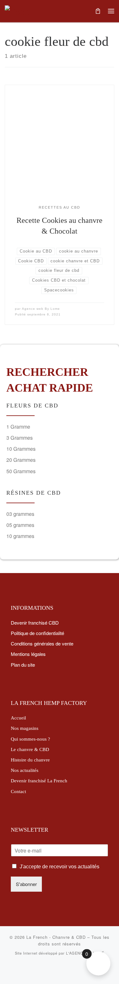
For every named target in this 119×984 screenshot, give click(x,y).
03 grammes (20, 513)
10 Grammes (21, 448)
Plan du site (23, 664)
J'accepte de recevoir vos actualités (59, 866)
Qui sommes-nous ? (30, 739)
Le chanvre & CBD (30, 749)
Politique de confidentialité (37, 632)
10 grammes (20, 536)
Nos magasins (24, 728)
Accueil (18, 717)
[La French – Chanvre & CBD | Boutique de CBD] (20, 10)
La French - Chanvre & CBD (56, 937)
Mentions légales (28, 653)
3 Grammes (19, 437)
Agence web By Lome (41, 308)
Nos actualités (24, 770)
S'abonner (26, 883)
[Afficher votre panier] (98, 11)
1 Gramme (18, 426)
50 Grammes (21, 471)
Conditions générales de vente (42, 643)
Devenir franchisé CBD (35, 622)
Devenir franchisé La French (39, 780)
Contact (18, 791)
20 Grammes (21, 459)
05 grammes (20, 525)
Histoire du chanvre (30, 759)
